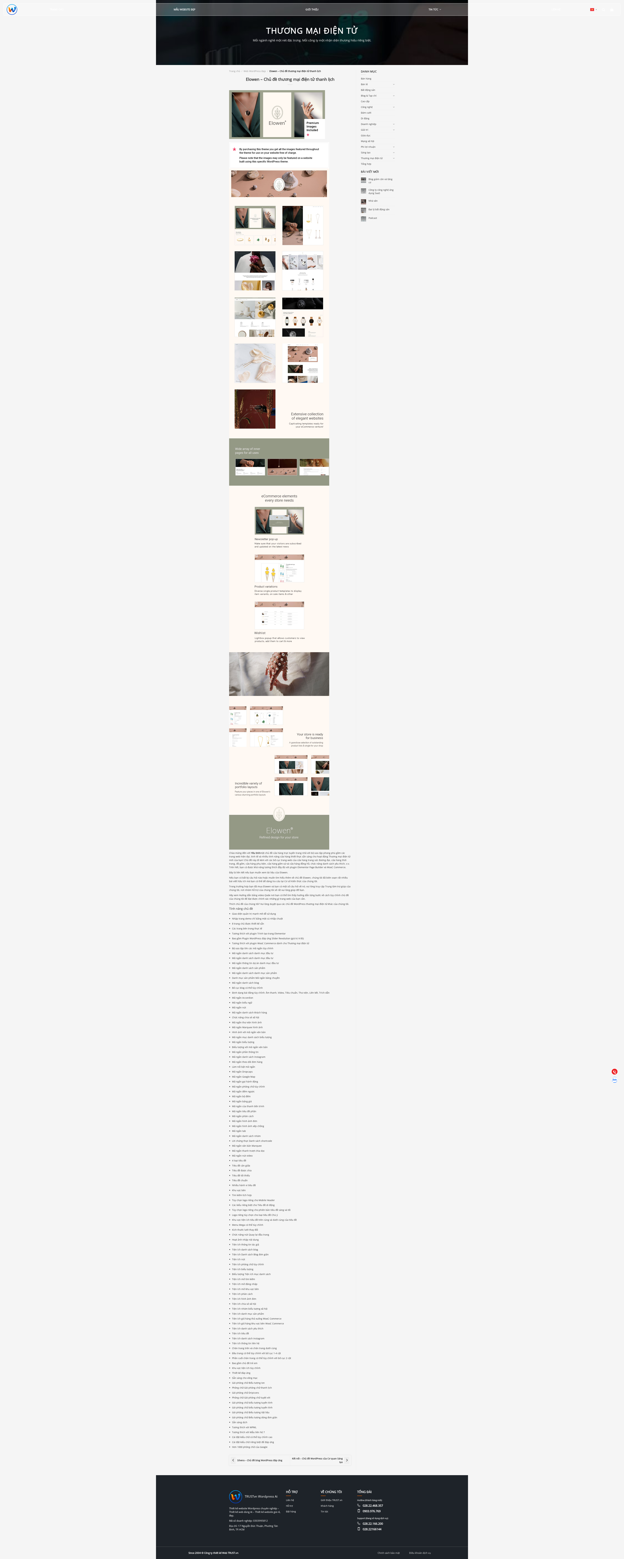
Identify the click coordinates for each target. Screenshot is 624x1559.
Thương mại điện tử (372, 158)
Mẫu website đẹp (184, 9)
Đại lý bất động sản (379, 209)
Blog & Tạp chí (369, 95)
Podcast (373, 218)
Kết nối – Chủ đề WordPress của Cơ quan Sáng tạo (317, 1460)
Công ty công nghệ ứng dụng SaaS (381, 191)
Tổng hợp (366, 163)
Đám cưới (366, 112)
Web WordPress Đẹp (255, 71)
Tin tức (433, 9)
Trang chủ (57, 9)
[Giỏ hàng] (612, 9)
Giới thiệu (312, 9)
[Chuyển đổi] (394, 84)
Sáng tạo (365, 152)
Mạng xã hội (367, 141)
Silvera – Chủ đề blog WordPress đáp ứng (259, 1460)
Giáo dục (365, 135)
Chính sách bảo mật (389, 1552)
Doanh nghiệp (368, 124)
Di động (365, 118)
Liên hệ (555, 9)
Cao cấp (365, 101)
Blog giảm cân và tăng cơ (380, 181)
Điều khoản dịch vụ (420, 1552)
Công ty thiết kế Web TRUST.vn (221, 1552)
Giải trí (364, 129)
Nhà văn (373, 200)
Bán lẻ (364, 84)
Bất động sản (368, 89)
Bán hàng (366, 78)
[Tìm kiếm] (603, 9)
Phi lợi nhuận (368, 146)
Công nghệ (367, 107)
